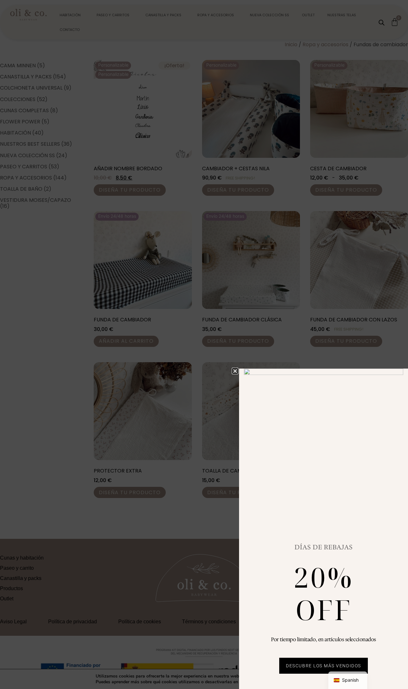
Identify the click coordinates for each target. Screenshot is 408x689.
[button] (235, 371)
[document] (204, 344)
